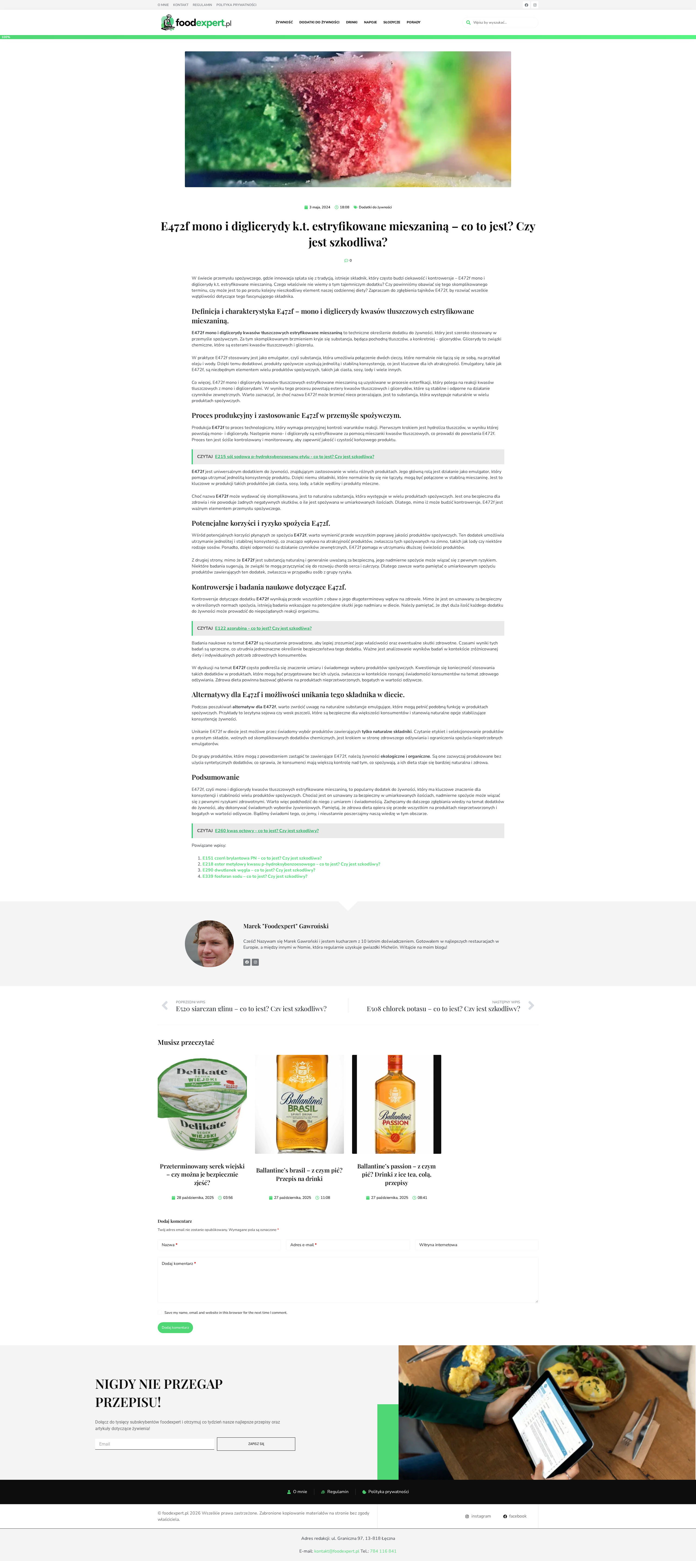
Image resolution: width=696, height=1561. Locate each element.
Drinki (352, 22)
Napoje (370, 22)
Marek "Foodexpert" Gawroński (286, 926)
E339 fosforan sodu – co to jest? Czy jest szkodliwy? (255, 876)
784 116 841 (383, 1551)
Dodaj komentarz (179, 1263)
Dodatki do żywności (319, 22)
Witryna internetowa (438, 1244)
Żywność (284, 22)
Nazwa (170, 1244)
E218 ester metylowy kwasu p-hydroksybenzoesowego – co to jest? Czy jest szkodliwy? (291, 864)
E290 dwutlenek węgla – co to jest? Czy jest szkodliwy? (259, 870)
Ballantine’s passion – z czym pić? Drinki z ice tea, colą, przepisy (396, 1174)
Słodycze (391, 22)
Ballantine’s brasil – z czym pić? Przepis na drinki (299, 1174)
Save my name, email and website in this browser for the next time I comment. (225, 1312)
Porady (414, 22)
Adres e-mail (303, 1244)
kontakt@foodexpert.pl (336, 1551)
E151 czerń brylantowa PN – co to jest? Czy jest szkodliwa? (262, 858)
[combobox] (500, 22)
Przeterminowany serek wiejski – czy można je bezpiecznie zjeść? (202, 1174)
